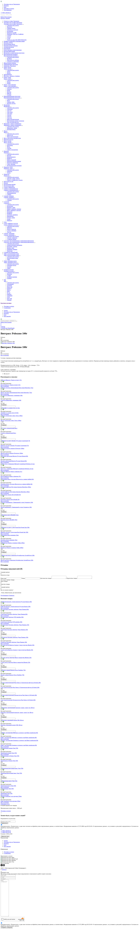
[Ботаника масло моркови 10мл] (10, 535)
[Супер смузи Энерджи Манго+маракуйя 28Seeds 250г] (16, 657)
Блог (5, 7)
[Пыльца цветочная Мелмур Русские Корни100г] (14, 456)
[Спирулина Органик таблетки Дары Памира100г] (15, 609)
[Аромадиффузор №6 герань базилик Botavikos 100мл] (16, 487)
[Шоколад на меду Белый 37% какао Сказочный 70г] (15, 440)
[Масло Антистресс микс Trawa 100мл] (12, 415)
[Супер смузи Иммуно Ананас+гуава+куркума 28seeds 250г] (17, 645)
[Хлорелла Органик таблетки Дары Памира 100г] (14, 637)
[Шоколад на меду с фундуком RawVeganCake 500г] (15, 527)
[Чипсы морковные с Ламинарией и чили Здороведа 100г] (17, 502)
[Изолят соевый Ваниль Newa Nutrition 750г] (13, 670)
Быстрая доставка (6, 303)
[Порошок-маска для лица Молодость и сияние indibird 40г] (17, 479)
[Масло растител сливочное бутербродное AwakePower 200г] (18, 555)
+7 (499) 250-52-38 (6, 832)
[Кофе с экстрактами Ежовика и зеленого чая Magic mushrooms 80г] (19, 740)
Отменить (11, 595)
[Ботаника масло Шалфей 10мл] (10, 515)
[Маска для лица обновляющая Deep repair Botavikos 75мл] (17, 387)
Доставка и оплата (9, 8)
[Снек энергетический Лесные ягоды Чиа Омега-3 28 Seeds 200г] (19, 695)
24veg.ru (4, 869)
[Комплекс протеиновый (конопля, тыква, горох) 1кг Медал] (18, 707)
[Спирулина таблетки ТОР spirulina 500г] (12, 617)
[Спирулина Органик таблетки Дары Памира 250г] (15, 625)
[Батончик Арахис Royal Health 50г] (11, 494)
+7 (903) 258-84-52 (6, 12)
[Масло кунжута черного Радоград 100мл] (12, 448)
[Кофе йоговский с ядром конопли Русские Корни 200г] (16, 601)
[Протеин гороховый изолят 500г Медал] (12, 720)
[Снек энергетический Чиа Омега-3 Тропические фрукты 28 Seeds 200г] (21, 682)
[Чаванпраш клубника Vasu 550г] (10, 756)
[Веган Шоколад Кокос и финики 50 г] (11, 471)
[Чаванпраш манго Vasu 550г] (9, 781)
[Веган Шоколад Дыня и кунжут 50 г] (11, 380)
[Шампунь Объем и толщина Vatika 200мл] (13, 543)
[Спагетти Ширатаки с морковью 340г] (12, 395)
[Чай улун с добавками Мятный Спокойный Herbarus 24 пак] (18, 464)
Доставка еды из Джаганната (12, 4)
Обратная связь (5, 836)
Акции (6, 310)
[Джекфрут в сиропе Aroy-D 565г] (10, 408)
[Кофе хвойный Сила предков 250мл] (11, 796)
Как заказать (7, 316)
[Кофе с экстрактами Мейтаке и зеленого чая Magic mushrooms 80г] (19, 732)
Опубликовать (5, 595)
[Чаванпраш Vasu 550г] (7, 788)
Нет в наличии (5, 355)
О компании (7, 307)
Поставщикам (8, 10)
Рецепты (6, 5)
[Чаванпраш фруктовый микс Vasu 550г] (12, 768)
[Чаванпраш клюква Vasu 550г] (9, 748)
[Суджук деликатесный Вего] (9, 428)
